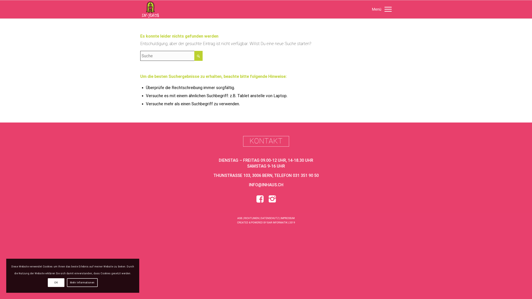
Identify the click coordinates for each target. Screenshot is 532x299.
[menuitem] (380, 9)
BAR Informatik (277, 222)
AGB (239, 218)
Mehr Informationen (82, 282)
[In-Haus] (150, 9)
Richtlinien (251, 218)
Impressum (288, 218)
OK (56, 282)
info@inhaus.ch (266, 184)
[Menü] (380, 9)
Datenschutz (270, 218)
